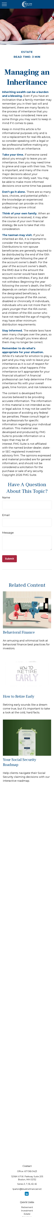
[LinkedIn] (27, 1194)
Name (6, 497)
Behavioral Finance (19, 632)
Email (6, 515)
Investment (27, 1210)
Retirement (27, 1207)
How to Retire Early (18, 696)
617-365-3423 (30, 1171)
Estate (27, 1214)
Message (8, 532)
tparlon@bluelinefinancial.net (27, 1189)
